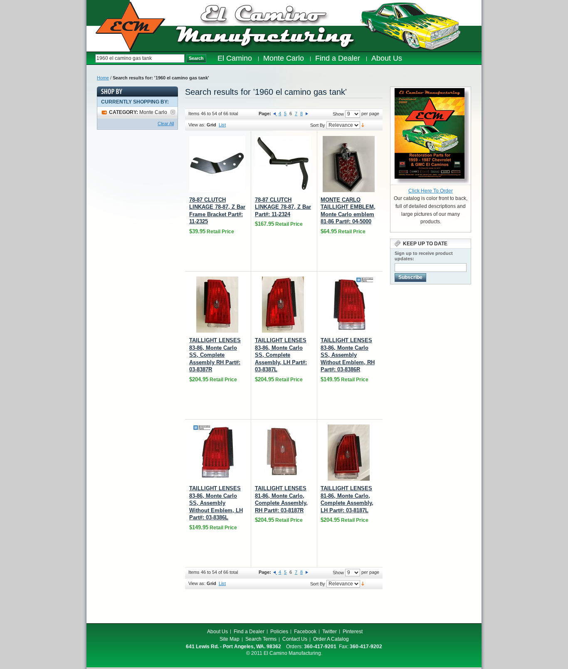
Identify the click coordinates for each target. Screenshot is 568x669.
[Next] (307, 113)
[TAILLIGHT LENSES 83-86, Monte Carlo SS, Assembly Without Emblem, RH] (349, 304)
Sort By (317, 125)
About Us (217, 631)
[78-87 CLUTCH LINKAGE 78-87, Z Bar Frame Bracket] (217, 164)
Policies (279, 631)
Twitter (329, 631)
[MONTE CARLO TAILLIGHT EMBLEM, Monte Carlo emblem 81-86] (349, 164)
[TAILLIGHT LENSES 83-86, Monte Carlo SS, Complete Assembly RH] (217, 304)
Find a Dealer (249, 631)
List (222, 124)
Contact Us (294, 639)
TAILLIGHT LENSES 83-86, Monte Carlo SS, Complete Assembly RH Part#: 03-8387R (215, 355)
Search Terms (261, 639)
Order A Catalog (331, 639)
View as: (196, 124)
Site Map (230, 639)
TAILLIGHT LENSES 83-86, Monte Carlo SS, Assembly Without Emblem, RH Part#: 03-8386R (348, 355)
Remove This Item (172, 112)
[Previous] (275, 113)
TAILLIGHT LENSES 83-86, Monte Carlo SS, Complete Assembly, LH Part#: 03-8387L (281, 355)
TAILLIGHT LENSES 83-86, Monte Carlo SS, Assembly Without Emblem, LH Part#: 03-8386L (216, 503)
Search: (90, 58)
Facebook (305, 631)
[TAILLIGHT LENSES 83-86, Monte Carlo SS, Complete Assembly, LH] (283, 304)
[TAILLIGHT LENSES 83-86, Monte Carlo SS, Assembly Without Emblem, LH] (217, 453)
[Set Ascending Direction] (362, 124)
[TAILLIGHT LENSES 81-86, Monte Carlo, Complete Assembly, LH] (349, 453)
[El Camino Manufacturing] (130, 26)
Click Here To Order (430, 191)
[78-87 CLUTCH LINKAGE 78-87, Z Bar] (283, 164)
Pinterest (353, 631)
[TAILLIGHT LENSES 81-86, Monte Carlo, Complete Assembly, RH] (283, 453)
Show (338, 113)
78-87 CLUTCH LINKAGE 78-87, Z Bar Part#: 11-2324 (283, 207)
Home (103, 77)
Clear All (166, 123)
